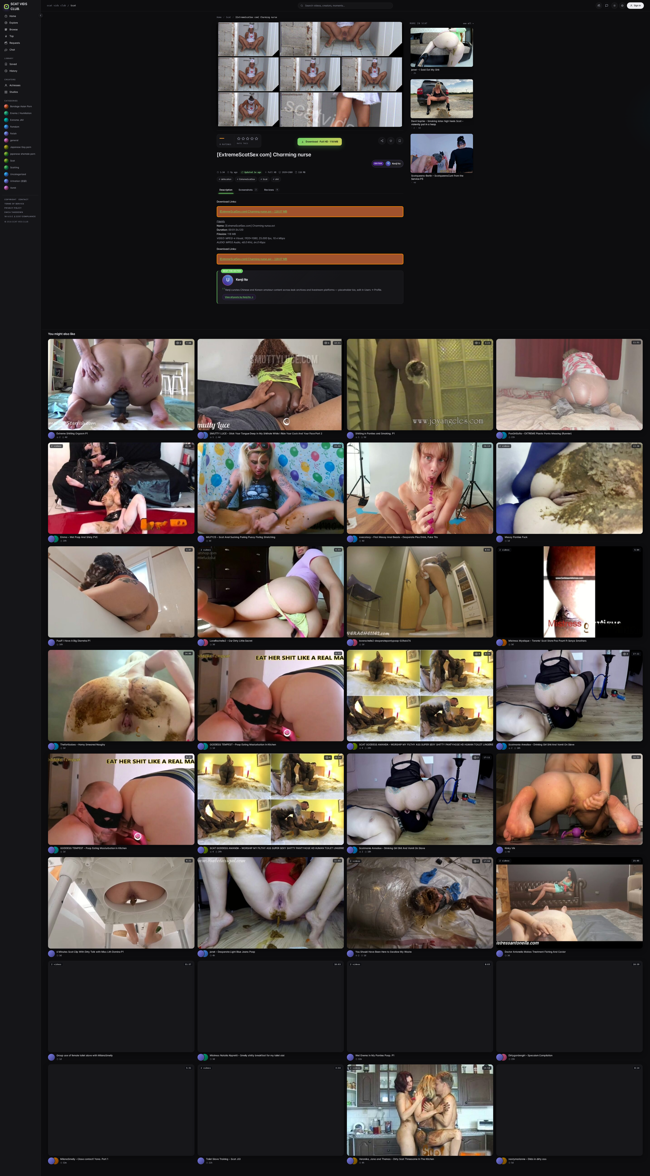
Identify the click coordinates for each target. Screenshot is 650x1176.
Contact (23, 199)
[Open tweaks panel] (622, 5)
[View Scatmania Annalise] (503, 746)
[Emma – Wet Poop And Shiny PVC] (121, 492)
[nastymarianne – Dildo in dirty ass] (569, 1114)
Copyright (10, 199)
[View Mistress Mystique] (503, 642)
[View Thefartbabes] (55, 746)
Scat (228, 17)
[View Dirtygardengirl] (503, 1057)
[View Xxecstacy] (354, 539)
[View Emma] (55, 539)
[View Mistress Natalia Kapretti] (204, 1057)
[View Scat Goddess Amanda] (354, 746)
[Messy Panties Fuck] (569, 492)
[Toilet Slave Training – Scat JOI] (271, 1114)
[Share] (382, 140)
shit (277, 179)
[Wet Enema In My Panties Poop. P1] (420, 1011)
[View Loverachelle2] (204, 642)
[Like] (391, 140)
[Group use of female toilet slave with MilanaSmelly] (121, 1011)
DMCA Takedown (13, 212)
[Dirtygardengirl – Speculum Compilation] (569, 1011)
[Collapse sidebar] (41, 15)
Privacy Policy (13, 208)
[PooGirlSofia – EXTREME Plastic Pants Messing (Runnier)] (569, 389)
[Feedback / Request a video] (606, 5)
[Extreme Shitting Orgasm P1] (121, 389)
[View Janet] (204, 953)
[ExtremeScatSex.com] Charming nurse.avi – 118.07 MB (253, 211)
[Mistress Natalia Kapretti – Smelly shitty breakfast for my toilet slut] (271, 1011)
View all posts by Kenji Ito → (239, 297)
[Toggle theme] (614, 5)
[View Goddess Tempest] (204, 746)
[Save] (399, 140)
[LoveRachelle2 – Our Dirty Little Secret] (271, 596)
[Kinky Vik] (569, 803)
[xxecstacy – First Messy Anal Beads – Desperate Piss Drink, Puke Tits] (420, 492)
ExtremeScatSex (247, 179)
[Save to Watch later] (190, 342)
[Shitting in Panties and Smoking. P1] (420, 389)
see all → (468, 23)
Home (219, 17)
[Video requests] (599, 5)
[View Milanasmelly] (55, 1161)
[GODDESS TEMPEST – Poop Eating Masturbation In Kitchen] (271, 700)
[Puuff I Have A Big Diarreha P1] (121, 596)
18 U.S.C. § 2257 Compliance (20, 216)
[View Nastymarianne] (503, 1161)
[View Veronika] (354, 1161)
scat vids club (56, 5)
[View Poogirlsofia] (503, 435)
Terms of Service (14, 204)
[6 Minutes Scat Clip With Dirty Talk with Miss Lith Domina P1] (121, 907)
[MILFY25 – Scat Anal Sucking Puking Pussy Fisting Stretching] (271, 492)
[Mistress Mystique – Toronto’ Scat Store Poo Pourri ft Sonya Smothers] (569, 596)
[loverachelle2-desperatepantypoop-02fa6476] (420, 596)
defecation (226, 179)
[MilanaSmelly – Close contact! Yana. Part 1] (121, 1114)
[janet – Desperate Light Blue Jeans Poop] (271, 907)
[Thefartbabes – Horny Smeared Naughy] (121, 700)
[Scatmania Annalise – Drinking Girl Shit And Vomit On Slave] (569, 700)
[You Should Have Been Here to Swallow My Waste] (420, 907)
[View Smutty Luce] (204, 435)
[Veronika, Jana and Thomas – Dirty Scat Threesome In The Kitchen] (420, 1114)
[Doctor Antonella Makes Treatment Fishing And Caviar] (569, 907)
